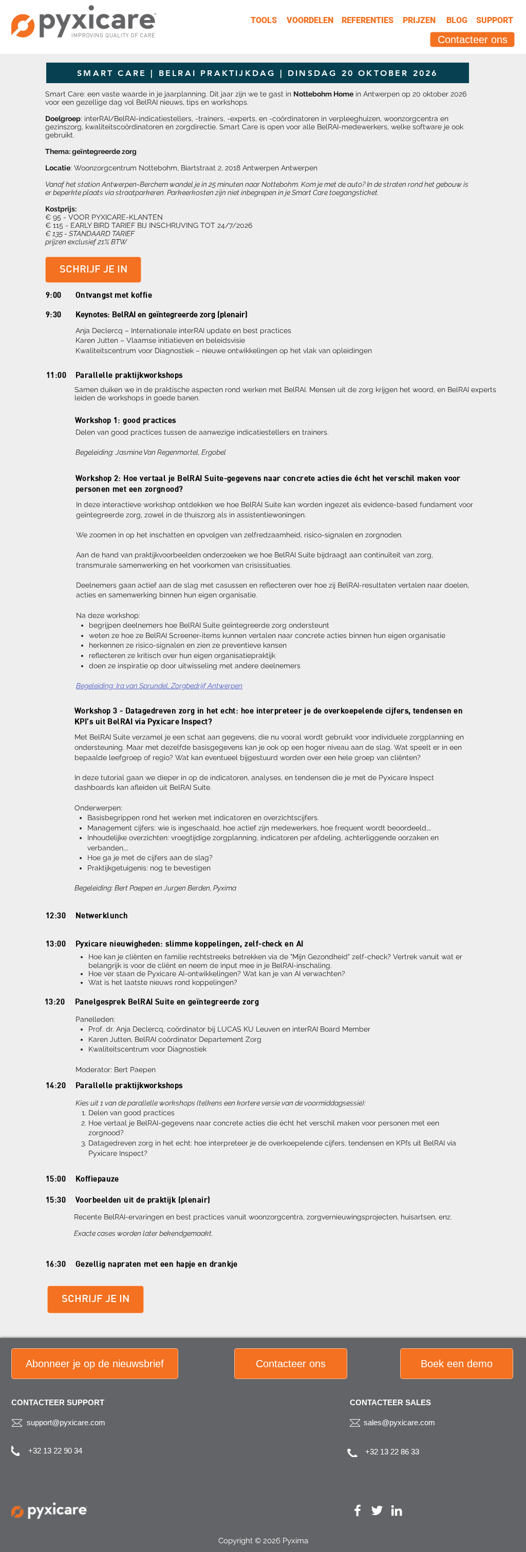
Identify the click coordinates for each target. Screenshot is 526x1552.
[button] (94, 1363)
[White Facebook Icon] (357, 1510)
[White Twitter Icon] (377, 1510)
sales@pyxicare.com (399, 1422)
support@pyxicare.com (66, 1422)
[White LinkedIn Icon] (396, 1510)
